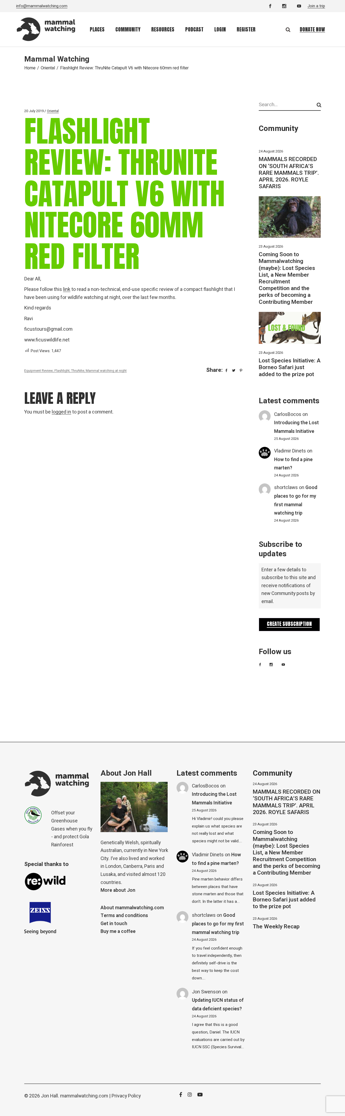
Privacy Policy (126, 1096)
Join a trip (316, 6)
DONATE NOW (312, 29)
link (66, 289)
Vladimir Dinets (290, 451)
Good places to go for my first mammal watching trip (218, 924)
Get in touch (114, 923)
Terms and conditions (124, 915)
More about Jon (118, 890)
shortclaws (286, 487)
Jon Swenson (206, 992)
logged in (61, 412)
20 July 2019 (34, 110)
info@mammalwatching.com (41, 6)
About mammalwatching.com (132, 907)
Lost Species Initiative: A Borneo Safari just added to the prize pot (289, 367)
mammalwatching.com (84, 1096)
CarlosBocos (287, 414)
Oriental (48, 68)
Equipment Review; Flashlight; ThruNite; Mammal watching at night (75, 370)
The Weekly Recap (276, 926)
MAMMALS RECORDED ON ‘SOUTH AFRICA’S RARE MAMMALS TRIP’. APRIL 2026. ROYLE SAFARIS (289, 173)
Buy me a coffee (118, 931)
